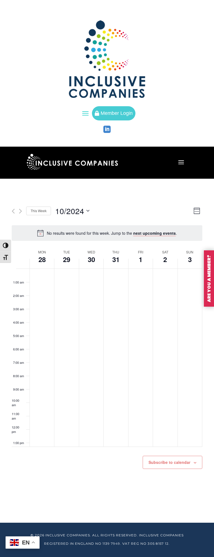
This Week (39, 210)
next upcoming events (154, 233)
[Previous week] (13, 211)
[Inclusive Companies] (107, 59)
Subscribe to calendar (169, 462)
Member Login (114, 113)
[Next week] (20, 211)
